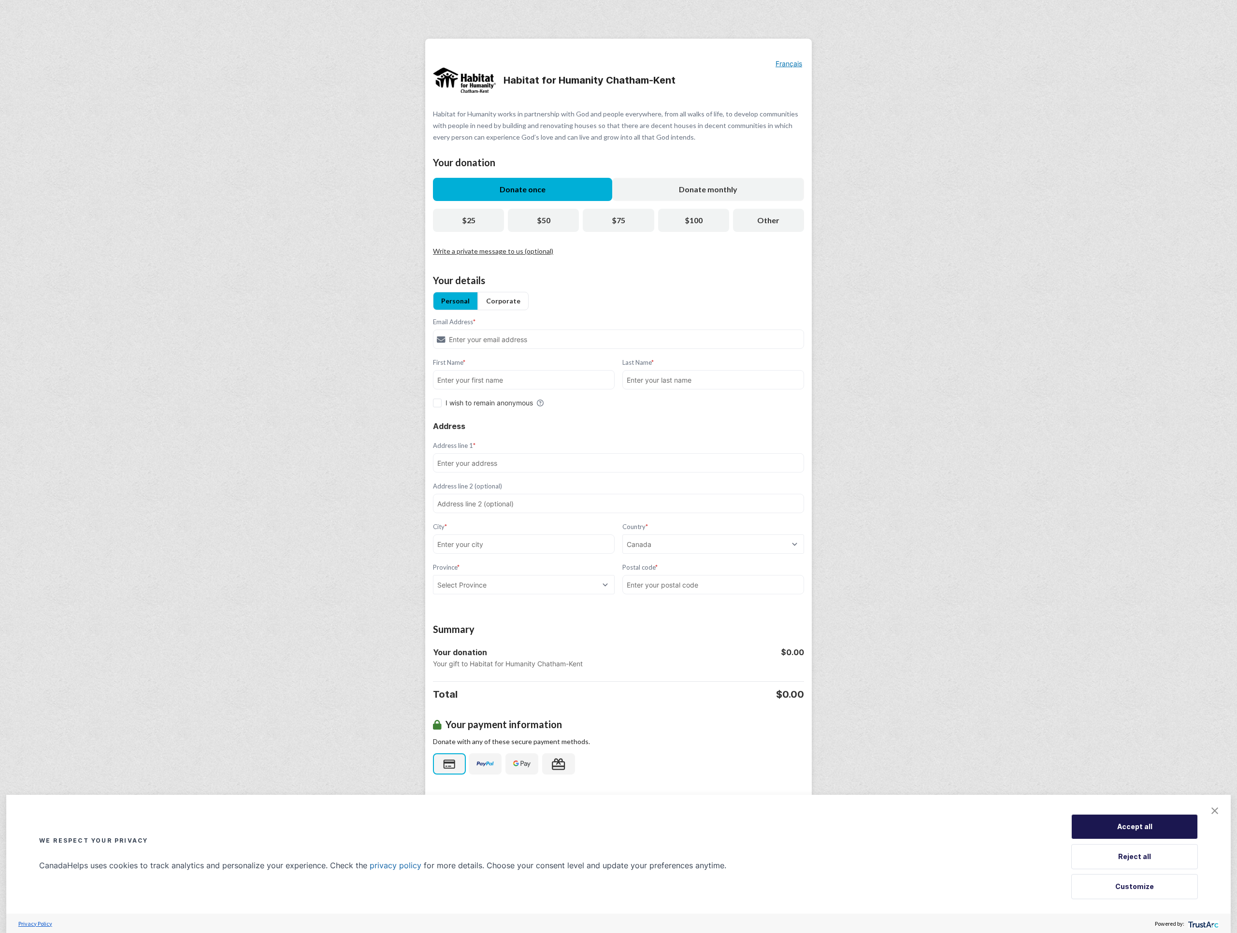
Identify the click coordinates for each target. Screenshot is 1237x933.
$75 (618, 220)
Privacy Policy (35, 923)
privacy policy (395, 865)
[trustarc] (1202, 924)
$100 (694, 220)
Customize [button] (1134, 886)
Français (789, 63)
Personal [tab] (455, 301)
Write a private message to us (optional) (493, 251)
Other (768, 220)
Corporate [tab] (503, 301)
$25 (468, 220)
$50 (543, 220)
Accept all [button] (1134, 826)
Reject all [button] (1134, 856)
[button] (1214, 810)
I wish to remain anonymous (489, 403)
